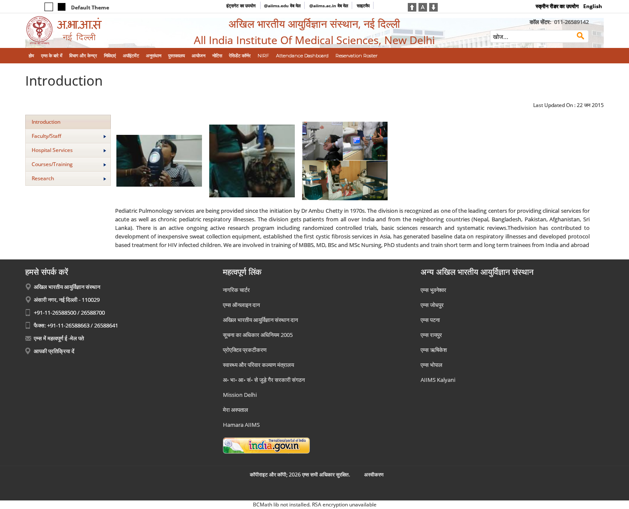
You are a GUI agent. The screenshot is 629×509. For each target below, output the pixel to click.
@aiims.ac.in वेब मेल (328, 6)
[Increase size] (412, 6)
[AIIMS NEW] (92, 30)
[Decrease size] (433, 6)
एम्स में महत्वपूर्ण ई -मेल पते (59, 338)
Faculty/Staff (46, 136)
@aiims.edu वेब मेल (282, 6)
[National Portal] (266, 445)
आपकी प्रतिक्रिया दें (54, 351)
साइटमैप (363, 6)
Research (43, 178)
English (592, 6)
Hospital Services (52, 150)
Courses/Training (52, 164)
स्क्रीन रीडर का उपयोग (557, 6)
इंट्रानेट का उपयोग (241, 6)
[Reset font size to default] (422, 6)
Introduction (46, 121)
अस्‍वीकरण (373, 474)
